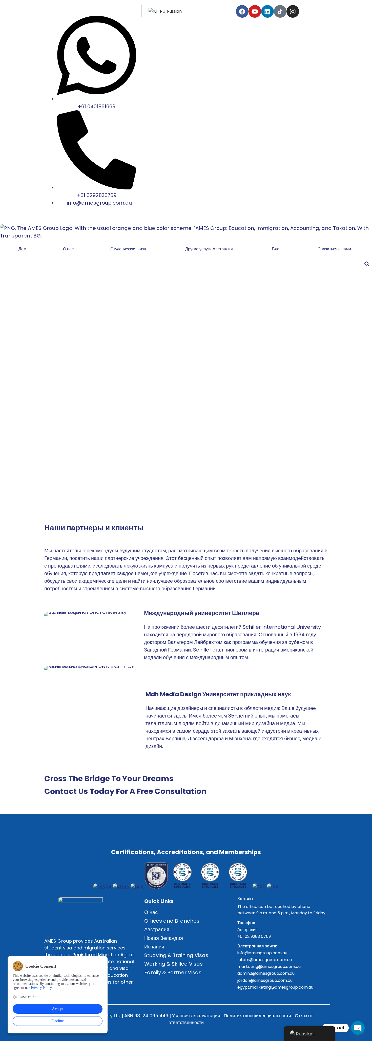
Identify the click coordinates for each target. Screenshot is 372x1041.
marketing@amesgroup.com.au (269, 966)
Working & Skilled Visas (173, 963)
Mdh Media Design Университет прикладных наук (218, 694)
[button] (129, 249)
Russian (174, 11)
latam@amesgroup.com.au (264, 960)
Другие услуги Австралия (209, 249)
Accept (57, 1009)
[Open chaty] (358, 1028)
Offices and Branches (171, 920)
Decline (57, 1021)
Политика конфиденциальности (257, 1015)
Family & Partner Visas (172, 972)
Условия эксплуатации (196, 1015)
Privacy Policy (41, 988)
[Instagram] (292, 11)
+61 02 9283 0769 (254, 936)
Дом (22, 249)
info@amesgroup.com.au (262, 953)
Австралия (156, 929)
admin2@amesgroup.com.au (266, 973)
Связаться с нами (334, 249)
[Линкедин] (267, 11)
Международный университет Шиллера (201, 613)
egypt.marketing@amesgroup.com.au (275, 987)
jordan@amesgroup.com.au (265, 980)
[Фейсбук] (242, 11)
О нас (68, 249)
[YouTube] (255, 11)
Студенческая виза (128, 249)
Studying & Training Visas (176, 955)
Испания (154, 946)
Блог (276, 249)
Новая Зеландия (163, 938)
